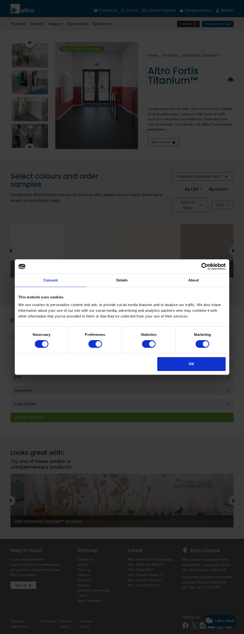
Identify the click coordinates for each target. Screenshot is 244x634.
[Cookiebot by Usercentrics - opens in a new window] (205, 266)
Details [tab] (122, 280)
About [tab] (193, 280)
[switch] (95, 344)
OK (191, 364)
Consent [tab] (50, 280)
